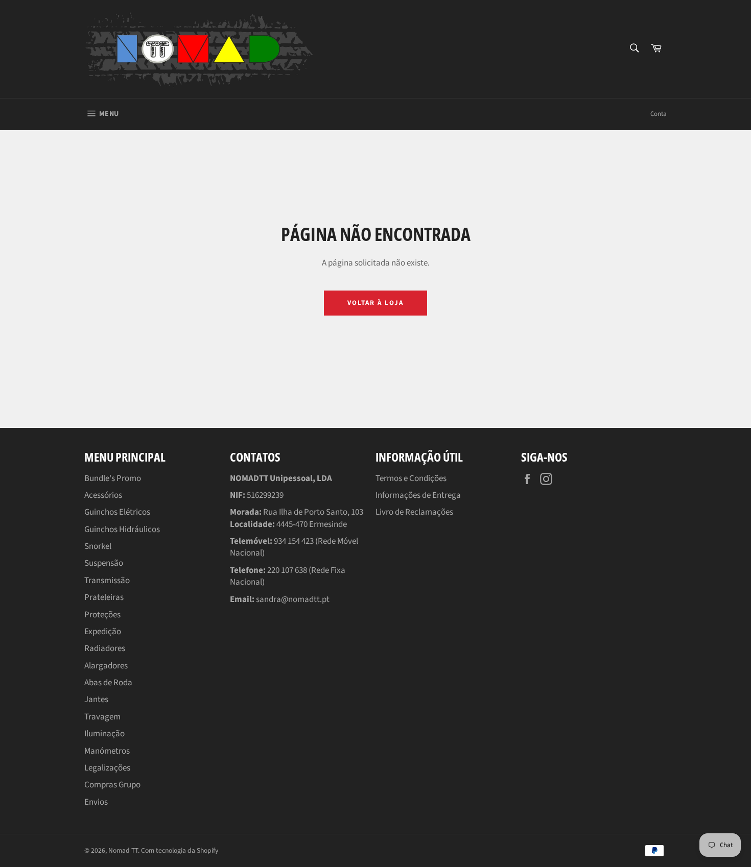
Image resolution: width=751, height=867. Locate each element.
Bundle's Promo (112, 478)
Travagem (102, 717)
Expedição (102, 631)
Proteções (102, 615)
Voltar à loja (375, 302)
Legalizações (107, 768)
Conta (658, 113)
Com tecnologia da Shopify (179, 850)
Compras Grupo (112, 785)
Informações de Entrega (418, 495)
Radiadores (104, 648)
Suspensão (103, 563)
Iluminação (104, 734)
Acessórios (103, 495)
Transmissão (107, 580)
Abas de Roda (108, 683)
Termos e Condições (411, 478)
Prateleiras (104, 597)
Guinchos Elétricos (117, 512)
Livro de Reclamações (414, 512)
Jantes (96, 699)
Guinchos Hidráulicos (122, 529)
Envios (96, 802)
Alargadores (106, 666)
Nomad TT (123, 850)
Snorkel (97, 546)
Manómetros (107, 751)
